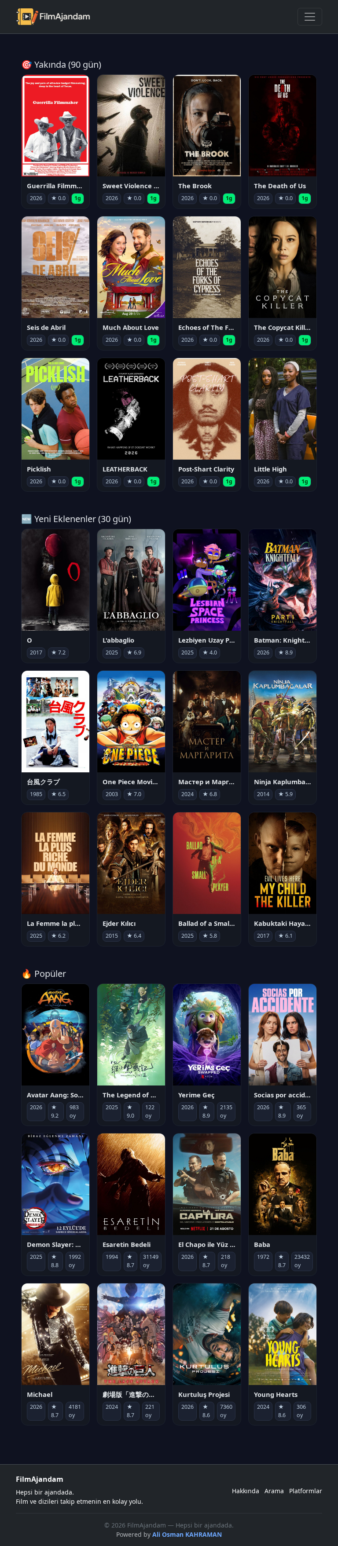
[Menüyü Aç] (310, 17)
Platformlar (305, 1491)
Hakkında (245, 1491)
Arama (274, 1491)
